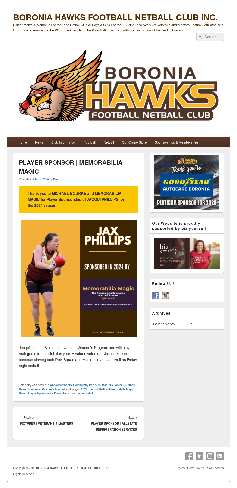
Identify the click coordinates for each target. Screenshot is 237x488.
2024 (84, 389)
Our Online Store (134, 142)
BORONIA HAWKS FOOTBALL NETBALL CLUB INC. (115, 17)
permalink (87, 393)
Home (22, 142)
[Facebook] (189, 456)
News (39, 142)
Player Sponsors (39, 393)
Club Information (63, 142)
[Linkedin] (199, 456)
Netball (109, 142)
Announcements (61, 385)
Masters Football (113, 385)
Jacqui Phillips (98, 389)
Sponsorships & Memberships (177, 142)
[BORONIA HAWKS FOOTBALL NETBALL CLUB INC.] (118, 92)
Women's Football (53, 389)
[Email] (220, 456)
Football (90, 142)
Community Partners (87, 385)
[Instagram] (210, 456)
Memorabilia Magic (121, 389)
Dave (56, 179)
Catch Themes (214, 468)
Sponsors (34, 389)
